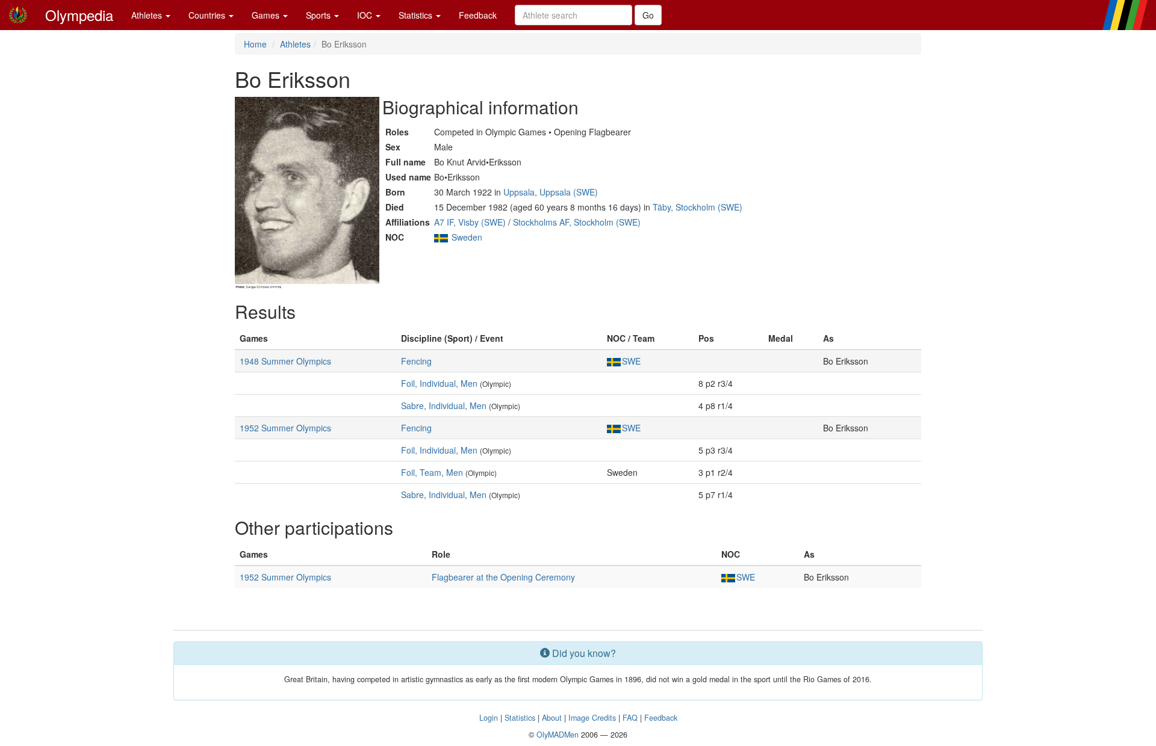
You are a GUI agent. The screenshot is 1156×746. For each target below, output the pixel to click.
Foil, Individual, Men (439, 383)
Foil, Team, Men (432, 472)
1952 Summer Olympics (285, 428)
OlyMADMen (557, 734)
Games (267, 15)
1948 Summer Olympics (285, 361)
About (552, 717)
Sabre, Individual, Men (443, 405)
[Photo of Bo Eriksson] (307, 193)
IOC (365, 15)
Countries (208, 15)
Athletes (147, 15)
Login (488, 717)
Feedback (478, 15)
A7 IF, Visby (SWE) (470, 222)
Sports (319, 15)
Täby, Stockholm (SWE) (697, 207)
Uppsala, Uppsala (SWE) (550, 192)
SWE (631, 361)
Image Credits (592, 717)
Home (255, 44)
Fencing (416, 361)
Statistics (417, 15)
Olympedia (79, 14)
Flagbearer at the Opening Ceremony (503, 577)
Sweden (467, 237)
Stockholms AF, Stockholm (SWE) (577, 222)
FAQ (630, 717)
